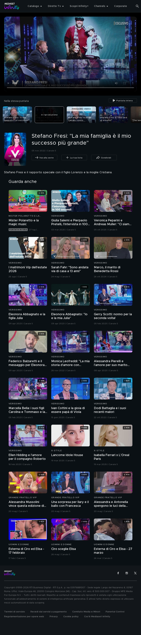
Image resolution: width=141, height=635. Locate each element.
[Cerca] (137, 6)
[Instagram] (126, 573)
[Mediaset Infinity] (11, 6)
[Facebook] (118, 573)
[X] (135, 573)
